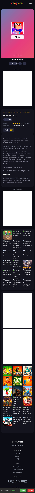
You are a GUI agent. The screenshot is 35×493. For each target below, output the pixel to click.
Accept (23, 490)
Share (9, 119)
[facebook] (9, 481)
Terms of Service (17, 469)
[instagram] (12, 481)
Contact (17, 456)
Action (10, 112)
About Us (17, 453)
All (21, 112)
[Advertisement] (17, 88)
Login (30, 3)
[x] (19, 481)
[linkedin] (25, 481)
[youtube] (22, 481)
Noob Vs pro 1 (27, 112)
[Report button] (24, 63)
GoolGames (17, 441)
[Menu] (3, 3)
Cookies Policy (17, 472)
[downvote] (16, 63)
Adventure (16, 112)
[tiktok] (16, 481)
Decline (31, 490)
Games (5, 112)
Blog (17, 459)
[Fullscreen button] (20, 63)
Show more (13, 490)
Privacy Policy (17, 467)
